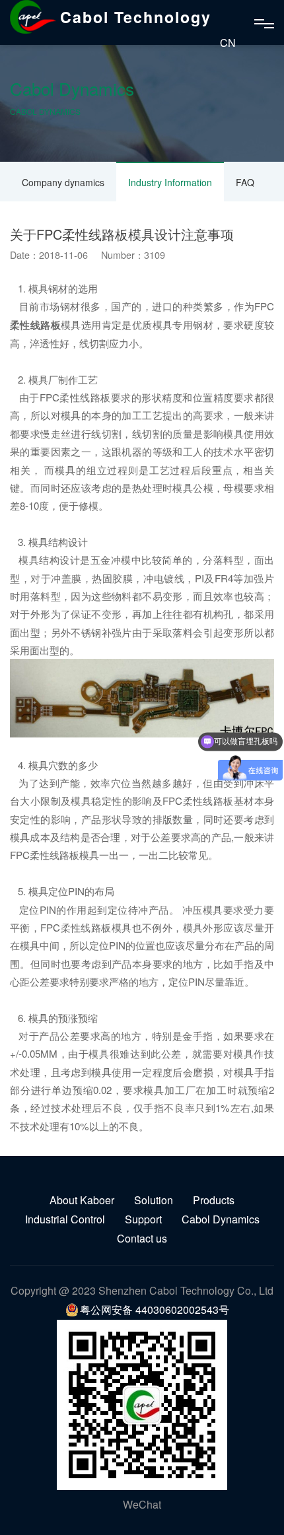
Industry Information (170, 182)
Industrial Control (65, 1219)
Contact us (142, 1238)
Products (213, 1200)
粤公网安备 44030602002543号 (154, 1309)
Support (143, 1219)
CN (228, 42)
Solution (153, 1200)
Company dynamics (63, 182)
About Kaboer (82, 1200)
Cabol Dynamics (221, 1219)
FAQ (245, 182)
